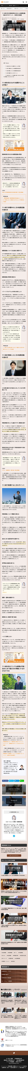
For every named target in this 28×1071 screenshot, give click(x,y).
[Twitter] (11, 781)
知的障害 (9, 955)
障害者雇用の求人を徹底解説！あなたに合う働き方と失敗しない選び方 (7, 1001)
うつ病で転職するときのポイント (11, 73)
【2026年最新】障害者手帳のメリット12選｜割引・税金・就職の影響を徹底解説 (13, 909)
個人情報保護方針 (20, 1060)
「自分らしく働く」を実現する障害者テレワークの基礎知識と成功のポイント (21, 1017)
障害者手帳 (16, 955)
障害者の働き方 (5, 974)
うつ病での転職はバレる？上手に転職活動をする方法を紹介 (13, 875)
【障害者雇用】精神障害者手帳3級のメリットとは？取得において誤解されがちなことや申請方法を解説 (13, 200)
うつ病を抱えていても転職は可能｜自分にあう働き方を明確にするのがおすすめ (14, 76)
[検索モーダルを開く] (23, 2)
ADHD (4, 955)
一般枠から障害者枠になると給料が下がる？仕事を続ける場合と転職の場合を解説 (14, 926)
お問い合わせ (18, 1061)
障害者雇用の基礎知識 (23, 896)
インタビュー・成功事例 (22, 879)
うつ (19, 19)
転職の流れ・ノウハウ (18, 8)
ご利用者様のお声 (18, 1058)
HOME (3, 8)
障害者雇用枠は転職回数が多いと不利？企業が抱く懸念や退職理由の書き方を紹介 (14, 943)
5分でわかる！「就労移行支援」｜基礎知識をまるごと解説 (7, 1016)
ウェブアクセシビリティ (14, 1063)
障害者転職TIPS (9, 8)
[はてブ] (16, 781)
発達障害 (21, 952)
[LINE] (22, 781)
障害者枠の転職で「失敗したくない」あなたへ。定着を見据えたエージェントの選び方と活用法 (21, 1002)
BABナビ (5, 592)
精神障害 (22, 19)
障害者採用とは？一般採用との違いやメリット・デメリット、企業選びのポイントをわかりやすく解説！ (13, 743)
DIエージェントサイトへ (14, 855)
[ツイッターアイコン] (14, 1053)
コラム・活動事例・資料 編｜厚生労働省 (10, 470)
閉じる (7, 63)
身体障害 (4, 952)
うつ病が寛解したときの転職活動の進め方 (12, 70)
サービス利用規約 (10, 1061)
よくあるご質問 (9, 1058)
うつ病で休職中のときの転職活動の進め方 (12, 68)
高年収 (2, 5)
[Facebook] (5, 781)
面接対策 (10, 5)
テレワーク (6, 5)
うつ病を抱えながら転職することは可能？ (12, 66)
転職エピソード (16, 5)
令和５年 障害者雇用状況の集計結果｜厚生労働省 (12, 192)
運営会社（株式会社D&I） (9, 1060)
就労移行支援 (23, 955)
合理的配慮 (18, 958)
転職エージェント (6, 961)
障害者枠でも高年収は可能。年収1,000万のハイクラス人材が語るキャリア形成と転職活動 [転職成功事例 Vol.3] (13, 892)
